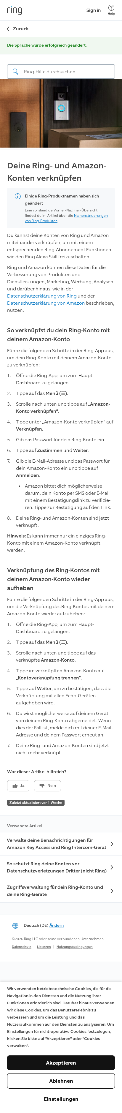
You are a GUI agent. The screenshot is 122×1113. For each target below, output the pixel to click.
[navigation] (61, 67)
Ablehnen (61, 1081)
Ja (22, 785)
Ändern (56, 925)
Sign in (93, 10)
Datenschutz (21, 947)
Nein (51, 785)
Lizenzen (44, 947)
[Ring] (14, 10)
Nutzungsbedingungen (75, 947)
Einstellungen (61, 1099)
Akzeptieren (61, 1063)
